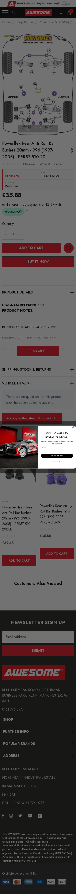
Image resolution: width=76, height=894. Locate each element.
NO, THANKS (57, 461)
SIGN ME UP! (57, 456)
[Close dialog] (74, 428)
